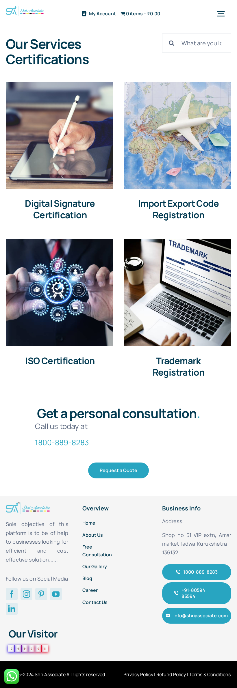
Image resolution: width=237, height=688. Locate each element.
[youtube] (56, 594)
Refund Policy (171, 674)
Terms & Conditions (210, 674)
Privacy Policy (138, 674)
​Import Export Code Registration (178, 209)
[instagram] (26, 594)
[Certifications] (59, 135)
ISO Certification (60, 361)
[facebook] (12, 594)
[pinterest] (41, 594)
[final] (25, 8)
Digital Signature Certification (60, 209)
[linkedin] (12, 609)
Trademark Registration (179, 366)
